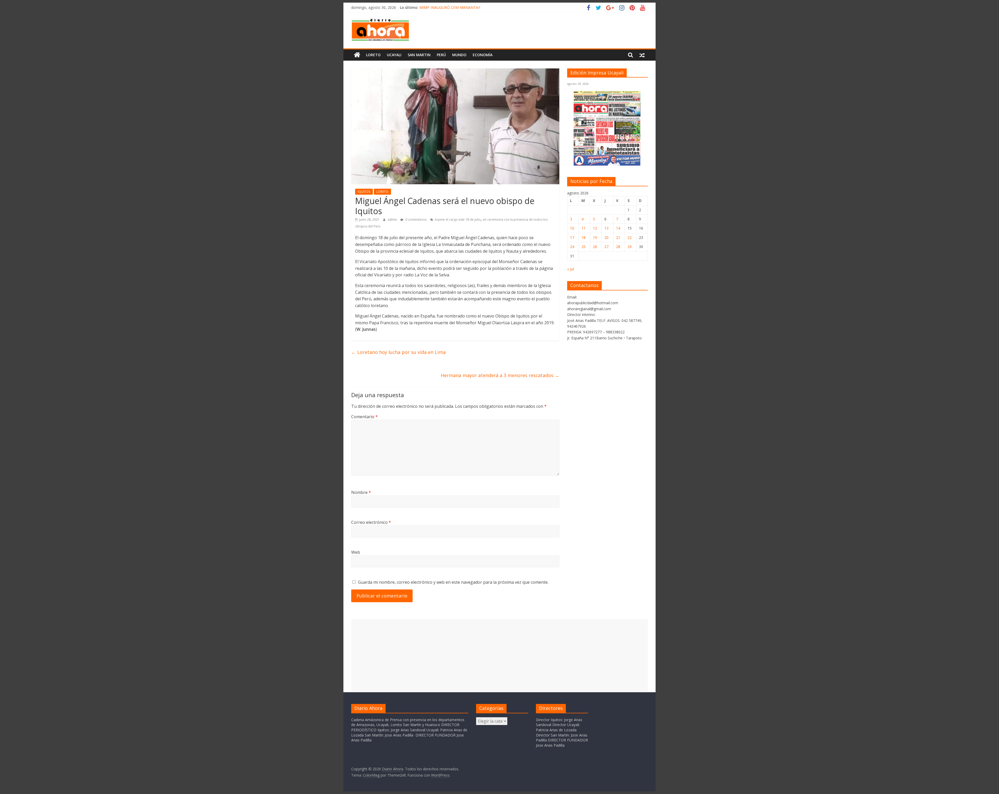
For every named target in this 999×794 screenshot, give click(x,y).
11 (583, 228)
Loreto (373, 54)
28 (618, 246)
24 (572, 246)
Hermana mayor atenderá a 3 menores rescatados (500, 375)
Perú (441, 54)
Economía (482, 54)
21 (618, 237)
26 (595, 246)
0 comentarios (416, 219)
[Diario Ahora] (357, 54)
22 (629, 237)
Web (355, 552)
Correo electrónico (371, 522)
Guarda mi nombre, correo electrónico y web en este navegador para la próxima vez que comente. (453, 582)
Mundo (459, 54)
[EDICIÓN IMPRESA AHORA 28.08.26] (607, 164)
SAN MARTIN (419, 54)
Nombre (361, 492)
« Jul (570, 268)
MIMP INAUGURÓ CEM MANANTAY (449, 7)
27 (606, 246)
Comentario (364, 417)
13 (606, 228)
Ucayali (394, 54)
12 (595, 228)
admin (393, 219)
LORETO (382, 191)
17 (572, 237)
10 (572, 228)
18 (583, 237)
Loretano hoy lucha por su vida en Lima (398, 352)
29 (629, 246)
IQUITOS (364, 191)
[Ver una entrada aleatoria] (642, 54)
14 (618, 228)
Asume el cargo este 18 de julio (458, 219)
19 (595, 237)
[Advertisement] (499, 655)
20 (606, 237)
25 (583, 246)
